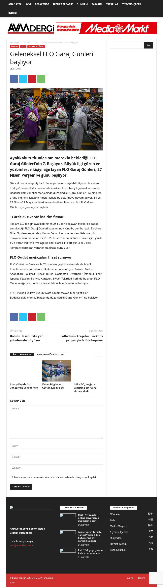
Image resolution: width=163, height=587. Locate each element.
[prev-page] (96, 355)
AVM (28, 4)
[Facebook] (14, 79)
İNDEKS (26, 42)
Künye (129, 577)
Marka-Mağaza (36, 46)
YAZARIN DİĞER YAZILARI (50, 354)
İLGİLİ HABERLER (22, 354)
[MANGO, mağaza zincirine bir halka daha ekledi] (88, 370)
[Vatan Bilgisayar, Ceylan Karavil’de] (56, 370)
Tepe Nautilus (118, 549)
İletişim (141, 577)
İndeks (12, 13)
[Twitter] (23, 79)
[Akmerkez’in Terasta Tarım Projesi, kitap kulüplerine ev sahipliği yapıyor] (68, 536)
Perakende (42, 4)
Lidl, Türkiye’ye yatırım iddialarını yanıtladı (90, 551)
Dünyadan (115, 538)
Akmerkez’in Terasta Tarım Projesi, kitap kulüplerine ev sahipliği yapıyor (90, 536)
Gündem (82, 4)
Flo (36, 42)
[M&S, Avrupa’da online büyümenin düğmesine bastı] (68, 519)
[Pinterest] (32, 79)
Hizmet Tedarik (63, 4)
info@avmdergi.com (21, 545)
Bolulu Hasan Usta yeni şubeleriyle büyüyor (27, 338)
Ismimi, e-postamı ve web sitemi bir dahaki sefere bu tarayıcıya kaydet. (55, 477)
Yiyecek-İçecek (131, 4)
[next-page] (101, 355)
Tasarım (97, 4)
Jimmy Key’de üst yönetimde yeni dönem (24, 385)
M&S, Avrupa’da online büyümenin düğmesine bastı (88, 517)
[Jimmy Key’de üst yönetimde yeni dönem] (24, 370)
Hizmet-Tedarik (118, 543)
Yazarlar (112, 4)
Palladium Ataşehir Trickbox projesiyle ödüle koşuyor (81, 338)
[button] (150, 8)
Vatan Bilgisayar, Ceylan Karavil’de (53, 385)
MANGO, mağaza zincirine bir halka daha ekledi (85, 387)
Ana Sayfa (14, 4)
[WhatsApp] (41, 79)
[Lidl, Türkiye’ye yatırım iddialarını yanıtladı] (68, 554)
